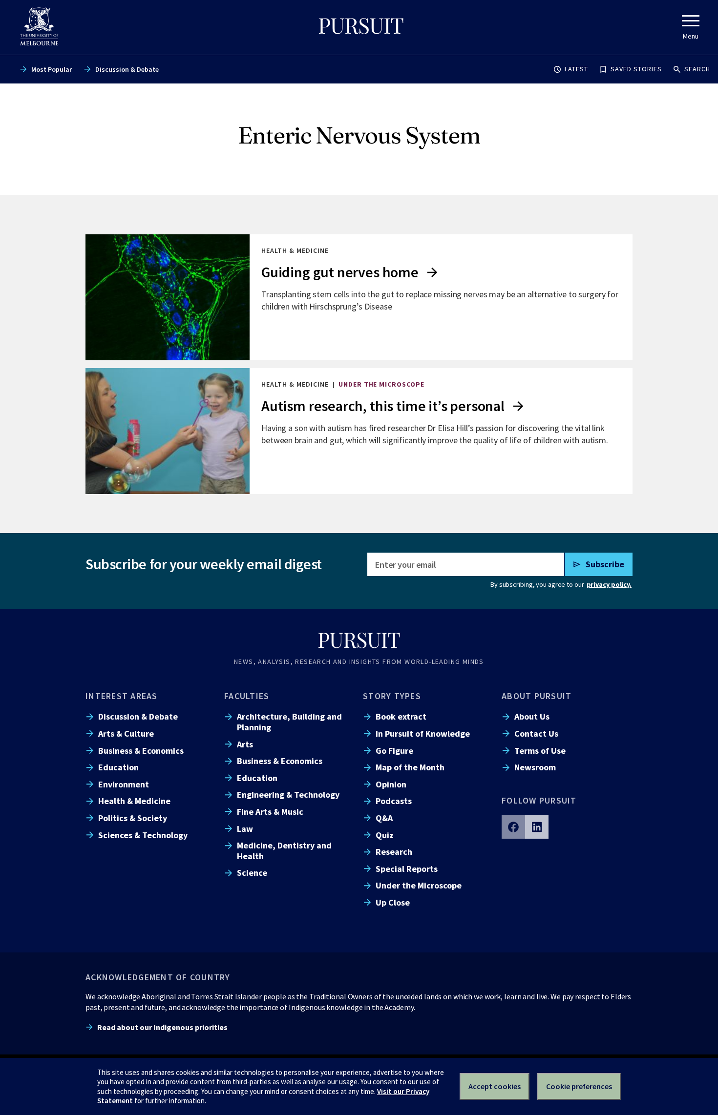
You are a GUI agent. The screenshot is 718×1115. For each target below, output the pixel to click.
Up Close (393, 902)
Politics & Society (132, 818)
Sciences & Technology (143, 835)
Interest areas (121, 696)
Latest (576, 68)
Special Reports (407, 868)
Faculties (246, 696)
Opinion (391, 784)
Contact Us (536, 733)
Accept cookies (494, 1086)
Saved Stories (636, 68)
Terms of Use (540, 750)
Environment (123, 784)
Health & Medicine (134, 800)
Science (252, 872)
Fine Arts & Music (270, 811)
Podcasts (394, 800)
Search (697, 68)
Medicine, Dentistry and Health (284, 850)
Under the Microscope (419, 885)
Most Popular (51, 69)
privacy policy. (609, 584)
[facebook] (513, 827)
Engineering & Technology (288, 794)
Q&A (384, 818)
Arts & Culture (126, 733)
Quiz (385, 835)
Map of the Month (410, 767)
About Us (531, 716)
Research (394, 851)
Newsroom (535, 767)
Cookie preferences (579, 1086)
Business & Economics (141, 750)
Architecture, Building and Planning (289, 721)
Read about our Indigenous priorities (162, 1027)
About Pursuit (536, 696)
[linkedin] (537, 827)
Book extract (401, 716)
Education (118, 767)
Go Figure (394, 750)
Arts (245, 744)
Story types (392, 696)
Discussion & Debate (127, 69)
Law (245, 828)
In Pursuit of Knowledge (423, 733)
